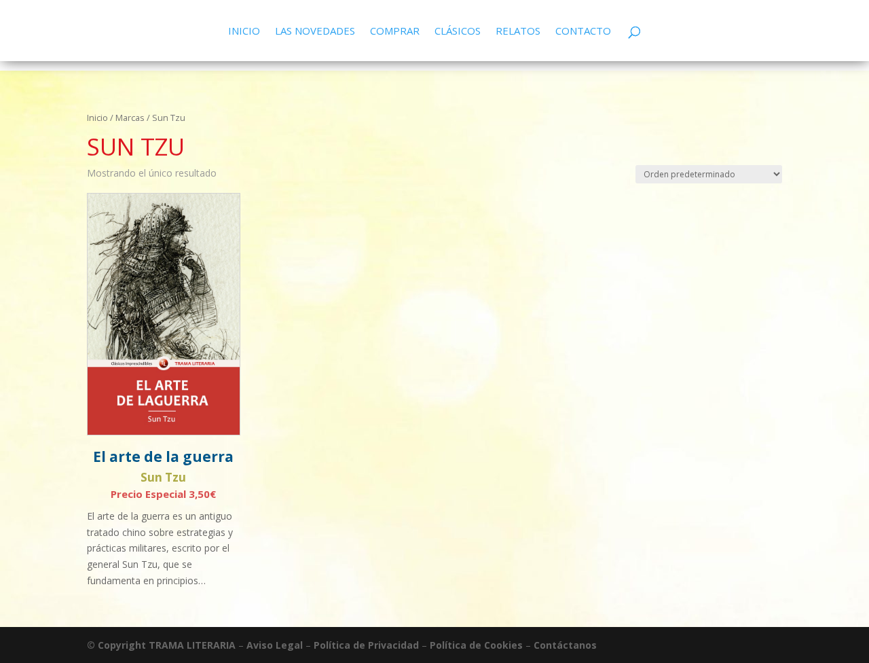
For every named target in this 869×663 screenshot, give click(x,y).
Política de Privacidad (366, 645)
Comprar (395, 31)
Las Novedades (315, 31)
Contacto (583, 31)
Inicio (244, 31)
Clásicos (457, 31)
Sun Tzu (163, 477)
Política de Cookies (476, 645)
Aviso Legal (274, 645)
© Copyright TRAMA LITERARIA (161, 645)
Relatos (518, 31)
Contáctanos (565, 645)
